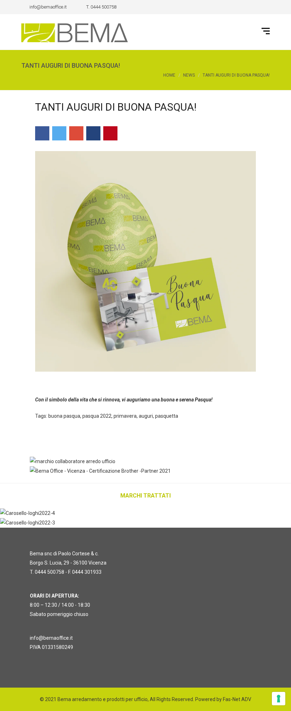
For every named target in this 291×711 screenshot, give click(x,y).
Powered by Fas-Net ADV (223, 699)
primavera (125, 416)
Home (169, 75)
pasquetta (166, 416)
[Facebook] (253, 7)
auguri (146, 416)
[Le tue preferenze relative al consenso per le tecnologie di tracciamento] (278, 698)
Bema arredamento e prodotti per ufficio (102, 699)
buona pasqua (64, 416)
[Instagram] (264, 7)
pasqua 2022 (96, 416)
